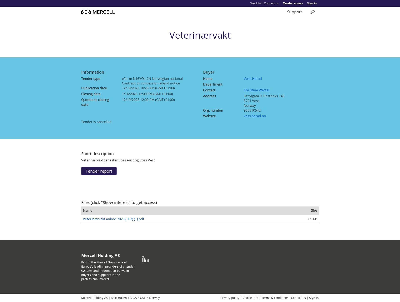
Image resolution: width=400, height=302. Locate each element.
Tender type (90, 78)
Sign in (312, 3)
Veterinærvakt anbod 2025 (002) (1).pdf (113, 219)
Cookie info (250, 298)
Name (207, 78)
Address (209, 96)
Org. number (213, 110)
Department (212, 84)
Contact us (271, 3)
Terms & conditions (275, 298)
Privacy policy (230, 298)
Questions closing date (95, 102)
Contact (209, 90)
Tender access (293, 3)
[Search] (312, 12)
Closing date (91, 94)
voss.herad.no (255, 116)
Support (294, 12)
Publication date (94, 88)
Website (209, 116)
